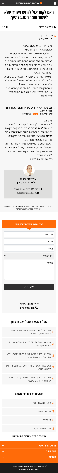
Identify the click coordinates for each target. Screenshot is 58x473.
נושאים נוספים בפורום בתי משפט (29, 436)
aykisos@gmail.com (27, 192)
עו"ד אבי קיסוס (46, 27)
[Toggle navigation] (55, 3)
